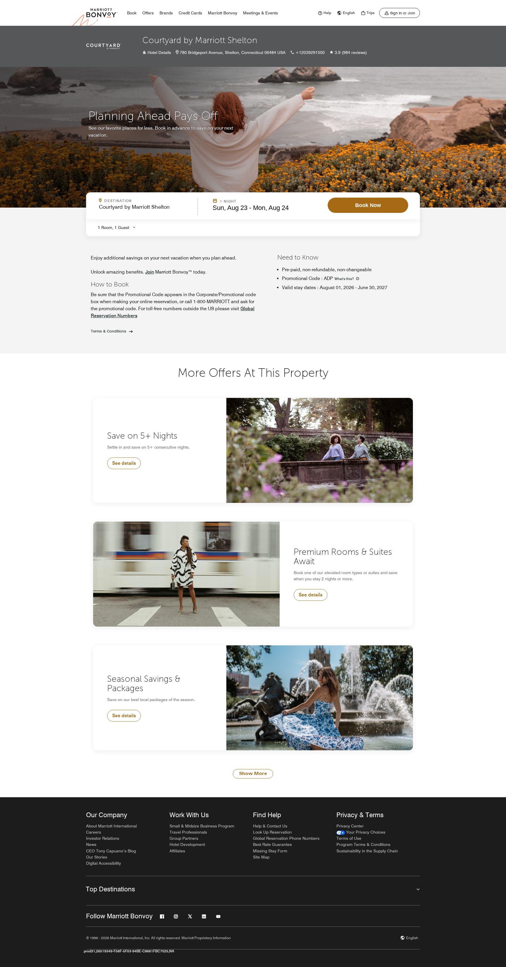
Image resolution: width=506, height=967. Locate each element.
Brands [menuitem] (166, 13)
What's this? (344, 278)
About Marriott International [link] (111, 826)
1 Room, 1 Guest (113, 227)
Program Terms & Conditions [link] (363, 844)
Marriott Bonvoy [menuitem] (222, 13)
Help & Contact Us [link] (270, 826)
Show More (253, 773)
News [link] (91, 844)
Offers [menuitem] (148, 13)
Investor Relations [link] (102, 838)
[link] (324, 12)
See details (124, 463)
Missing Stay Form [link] (270, 851)
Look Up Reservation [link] (272, 832)
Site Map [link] (261, 857)
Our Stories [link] (96, 857)
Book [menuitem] (131, 13)
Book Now (368, 205)
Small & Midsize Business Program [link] (202, 826)
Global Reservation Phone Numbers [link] (286, 838)
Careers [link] (93, 832)
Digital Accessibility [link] (103, 863)
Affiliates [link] (177, 851)
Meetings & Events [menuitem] (260, 13)
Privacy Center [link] (350, 826)
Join (149, 272)
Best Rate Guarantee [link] (272, 844)
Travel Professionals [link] (188, 832)
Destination (143, 201)
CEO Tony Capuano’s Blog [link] (111, 851)
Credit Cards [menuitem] (190, 13)
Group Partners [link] (184, 838)
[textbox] (146, 209)
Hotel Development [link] (187, 844)
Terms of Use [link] (348, 838)
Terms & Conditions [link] (108, 331)
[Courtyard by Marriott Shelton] (103, 46)
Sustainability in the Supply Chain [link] (367, 851)
